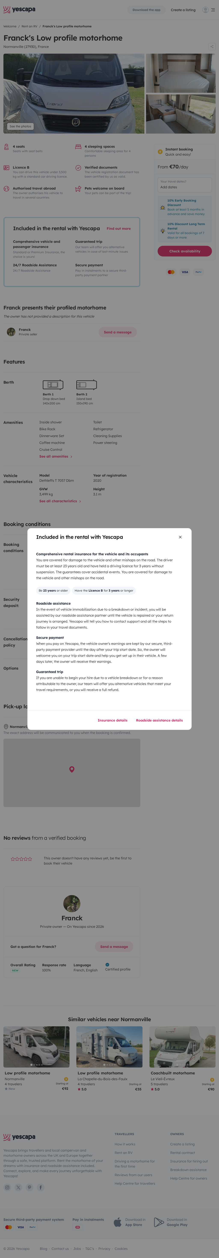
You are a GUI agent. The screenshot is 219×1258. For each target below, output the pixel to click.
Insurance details (112, 720)
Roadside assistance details (159, 720)
